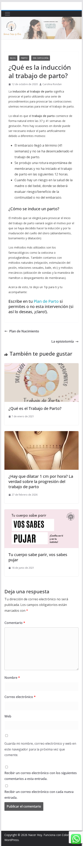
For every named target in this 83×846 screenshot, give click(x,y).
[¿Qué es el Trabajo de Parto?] (41, 366)
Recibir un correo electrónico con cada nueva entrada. (39, 795)
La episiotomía (62, 341)
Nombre (12, 677)
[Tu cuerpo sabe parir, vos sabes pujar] (41, 512)
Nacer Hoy (35, 835)
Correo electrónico (20, 697)
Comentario (14, 623)
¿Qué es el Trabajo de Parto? (34, 408)
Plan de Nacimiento (24, 331)
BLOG (13, 58)
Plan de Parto (46, 301)
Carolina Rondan (52, 84)
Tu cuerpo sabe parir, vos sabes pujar (37, 557)
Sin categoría (40, 58)
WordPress (11, 840)
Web (7, 716)
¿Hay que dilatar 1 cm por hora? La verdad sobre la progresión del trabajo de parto (40, 481)
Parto (24, 58)
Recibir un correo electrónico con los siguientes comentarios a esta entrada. (40, 776)
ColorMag (68, 835)
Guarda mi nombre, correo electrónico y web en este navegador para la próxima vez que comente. (40, 749)
